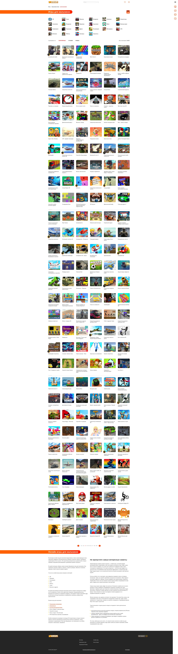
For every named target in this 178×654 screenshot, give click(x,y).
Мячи (108, 24)
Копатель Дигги (65, 437)
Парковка (82, 24)
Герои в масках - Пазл (81, 353)
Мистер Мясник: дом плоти (122, 537)
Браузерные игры (55, 6)
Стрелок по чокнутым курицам (95, 502)
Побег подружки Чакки (109, 321)
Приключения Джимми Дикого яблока (53, 504)
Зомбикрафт (107, 304)
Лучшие (70, 40)
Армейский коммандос (67, 254)
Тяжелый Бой (79, 271)
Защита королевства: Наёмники (109, 453)
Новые (77, 40)
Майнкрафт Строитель (53, 352)
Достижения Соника (66, 405)
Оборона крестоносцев (95, 222)
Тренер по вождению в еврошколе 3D (67, 504)
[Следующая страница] (100, 545)
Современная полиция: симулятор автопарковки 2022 (81, 371)
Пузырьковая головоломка (56, 604)
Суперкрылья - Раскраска (82, 239)
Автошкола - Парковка (81, 288)
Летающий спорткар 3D (67, 239)
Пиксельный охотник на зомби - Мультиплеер (109, 422)
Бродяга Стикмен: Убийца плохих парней (123, 222)
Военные (54, 33)
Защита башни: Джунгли (123, 271)
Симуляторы (123, 19)
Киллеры (82, 33)
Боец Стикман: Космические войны (122, 389)
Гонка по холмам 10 (94, 304)
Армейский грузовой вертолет (53, 289)
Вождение (95, 19)
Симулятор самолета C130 (109, 272)
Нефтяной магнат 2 (52, 388)
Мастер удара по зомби (109, 486)
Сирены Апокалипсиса (95, 288)
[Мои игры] (125, 2)
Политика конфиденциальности (89, 649)
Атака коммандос (80, 486)
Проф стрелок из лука (123, 421)
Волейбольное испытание (93, 256)
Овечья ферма (93, 370)
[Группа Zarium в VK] (147, 636)
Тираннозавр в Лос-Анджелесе (94, 487)
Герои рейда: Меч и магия (108, 240)
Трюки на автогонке (52, 454)
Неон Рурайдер (65, 486)
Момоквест (50, 519)
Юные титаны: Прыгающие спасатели (67, 305)
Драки (81, 28)
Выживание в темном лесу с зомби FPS (81, 321)
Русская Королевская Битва (109, 535)
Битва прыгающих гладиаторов (94, 520)
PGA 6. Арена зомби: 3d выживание (95, 471)
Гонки (67, 19)
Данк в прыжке (79, 519)
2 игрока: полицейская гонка (53, 406)
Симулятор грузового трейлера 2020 (123, 321)
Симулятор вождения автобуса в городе (109, 438)
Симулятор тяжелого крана (108, 338)
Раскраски (68, 24)
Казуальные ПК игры (83, 644)
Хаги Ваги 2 (120, 370)
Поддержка (127, 649)
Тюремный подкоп (108, 222)
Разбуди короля (65, 271)
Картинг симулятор (108, 353)
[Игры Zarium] (53, 1)
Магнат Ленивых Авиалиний (66, 471)
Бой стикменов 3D (122, 337)
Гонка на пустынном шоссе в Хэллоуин (53, 223)
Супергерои (55, 28)
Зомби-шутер (107, 388)
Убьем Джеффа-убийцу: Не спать (123, 438)
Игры (49, 6)
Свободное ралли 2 (66, 519)
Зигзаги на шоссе (80, 454)
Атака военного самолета (110, 503)
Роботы (68, 33)
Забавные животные (53, 321)
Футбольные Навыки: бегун (95, 272)
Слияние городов (94, 454)
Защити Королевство (122, 486)
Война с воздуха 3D (66, 321)
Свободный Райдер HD (123, 503)
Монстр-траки (123, 24)
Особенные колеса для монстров (81, 406)
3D (53, 19)
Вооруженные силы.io (123, 239)
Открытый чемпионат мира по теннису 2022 (81, 438)
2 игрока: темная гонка (67, 353)
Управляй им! (121, 254)
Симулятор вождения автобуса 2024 (95, 321)
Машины (82, 19)
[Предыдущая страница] (78, 545)
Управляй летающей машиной (122, 404)
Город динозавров (94, 239)
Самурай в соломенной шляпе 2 (53, 537)
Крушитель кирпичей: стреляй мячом (109, 471)
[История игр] (128, 2)
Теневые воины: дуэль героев (123, 471)
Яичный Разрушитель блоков (123, 520)
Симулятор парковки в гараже (81, 535)
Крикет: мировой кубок (95, 405)
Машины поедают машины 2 (52, 422)
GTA (121, 28)
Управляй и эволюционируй (107, 371)
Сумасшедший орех (66, 388)
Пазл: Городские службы (54, 370)
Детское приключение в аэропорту (53, 438)
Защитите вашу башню (67, 370)
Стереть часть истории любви (95, 438)
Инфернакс (64, 337)
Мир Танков (65, 222)
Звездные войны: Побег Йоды (53, 338)
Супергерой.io (79, 222)
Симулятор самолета (53, 238)
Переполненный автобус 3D (123, 305)
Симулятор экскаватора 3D (95, 422)
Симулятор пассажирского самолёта (54, 272)
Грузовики (95, 24)
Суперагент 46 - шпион (81, 255)
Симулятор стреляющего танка (54, 471)
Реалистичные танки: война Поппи (67, 289)
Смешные (109, 19)
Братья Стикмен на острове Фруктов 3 (80, 305)
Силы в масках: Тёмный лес (109, 406)
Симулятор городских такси (109, 287)
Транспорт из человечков (96, 353)
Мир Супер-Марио (80, 503)
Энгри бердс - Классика (67, 421)
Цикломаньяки (107, 255)
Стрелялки (55, 24)
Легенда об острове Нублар (122, 354)
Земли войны (79, 388)
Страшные (68, 28)
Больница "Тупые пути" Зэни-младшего (81, 338)
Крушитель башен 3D (95, 536)
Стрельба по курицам (81, 421)
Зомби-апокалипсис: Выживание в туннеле (53, 256)
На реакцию (96, 28)
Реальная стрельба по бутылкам (123, 455)
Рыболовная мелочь (53, 486)
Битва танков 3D (66, 536)
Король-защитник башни (123, 288)
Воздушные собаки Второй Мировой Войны (95, 337)
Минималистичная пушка (109, 519)
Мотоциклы (110, 28)
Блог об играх (96, 642)
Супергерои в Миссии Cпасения (67, 455)
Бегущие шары (93, 388)
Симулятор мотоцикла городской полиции (53, 305)
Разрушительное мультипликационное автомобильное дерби (81, 471)
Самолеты (95, 33)
